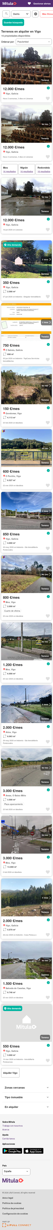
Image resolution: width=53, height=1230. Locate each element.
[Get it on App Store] (33, 1151)
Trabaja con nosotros (12, 1126)
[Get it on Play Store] (12, 1151)
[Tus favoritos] (29, 3)
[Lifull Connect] (16, 1226)
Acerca (5, 1129)
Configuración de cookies (15, 1214)
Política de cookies (11, 1203)
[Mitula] (9, 3)
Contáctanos (8, 1139)
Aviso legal (7, 1198)
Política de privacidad (13, 1208)
